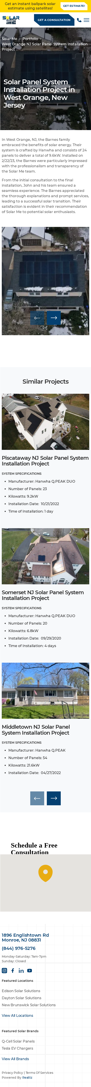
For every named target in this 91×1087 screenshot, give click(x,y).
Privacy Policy (12, 1073)
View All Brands (15, 1059)
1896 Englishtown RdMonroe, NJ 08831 (25, 937)
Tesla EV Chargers (17, 1048)
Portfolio (30, 39)
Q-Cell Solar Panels (18, 1041)
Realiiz (27, 1078)
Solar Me (9, 39)
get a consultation (54, 20)
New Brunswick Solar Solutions (29, 1005)
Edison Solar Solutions (21, 991)
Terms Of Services (39, 1073)
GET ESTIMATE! (74, 5)
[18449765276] (79, 20)
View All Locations (17, 1015)
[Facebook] (12, 970)
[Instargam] (4, 970)
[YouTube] (29, 970)
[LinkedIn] (21, 970)
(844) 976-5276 (19, 948)
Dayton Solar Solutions (21, 998)
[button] (54, 318)
